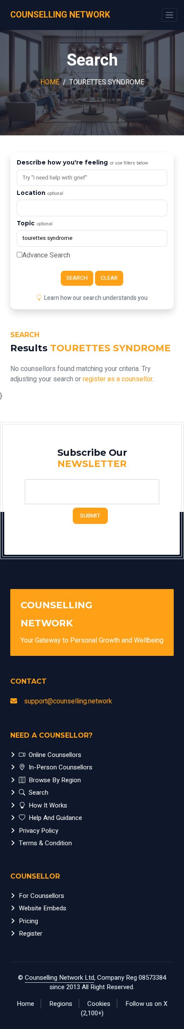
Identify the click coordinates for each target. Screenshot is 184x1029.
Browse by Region (55, 780)
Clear (109, 278)
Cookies (98, 1003)
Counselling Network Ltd (59, 977)
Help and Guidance (55, 818)
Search (77, 278)
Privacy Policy (38, 830)
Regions (60, 1003)
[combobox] (92, 207)
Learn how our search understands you (96, 297)
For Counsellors (41, 895)
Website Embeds (42, 908)
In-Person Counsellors (60, 767)
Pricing (28, 921)
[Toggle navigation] (169, 15)
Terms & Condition (45, 843)
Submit (90, 516)
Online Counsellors (55, 755)
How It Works (48, 805)
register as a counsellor (117, 379)
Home (49, 82)
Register (30, 933)
